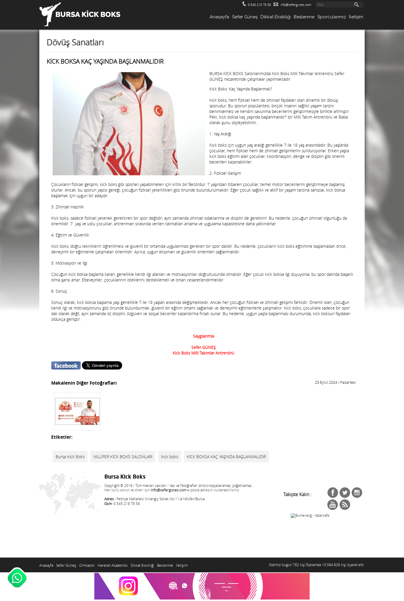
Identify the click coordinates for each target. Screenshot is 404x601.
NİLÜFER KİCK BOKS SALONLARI (122, 456)
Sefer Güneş (245, 17)
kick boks (169, 456)
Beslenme (304, 17)
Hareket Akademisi (113, 565)
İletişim (356, 17)
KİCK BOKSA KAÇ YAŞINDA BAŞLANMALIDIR (226, 456)
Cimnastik (87, 565)
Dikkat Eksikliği (276, 17)
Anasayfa (219, 17)
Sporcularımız (331, 17)
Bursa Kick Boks (70, 456)
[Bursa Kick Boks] (77, 427)
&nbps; (345, 492)
